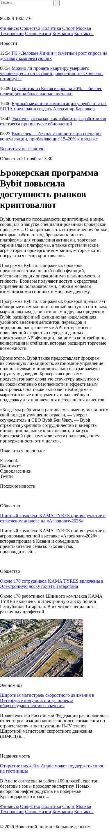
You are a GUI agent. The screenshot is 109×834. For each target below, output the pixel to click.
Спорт (68, 28)
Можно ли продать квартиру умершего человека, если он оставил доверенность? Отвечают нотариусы (51, 73)
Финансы (9, 28)
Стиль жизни (38, 33)
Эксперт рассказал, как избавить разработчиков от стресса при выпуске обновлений (53, 121)
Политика (51, 28)
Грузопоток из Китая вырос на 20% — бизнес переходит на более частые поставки (51, 91)
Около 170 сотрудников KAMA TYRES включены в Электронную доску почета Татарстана (51, 584)
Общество (30, 28)
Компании (62, 33)
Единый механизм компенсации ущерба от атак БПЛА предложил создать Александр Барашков (53, 106)
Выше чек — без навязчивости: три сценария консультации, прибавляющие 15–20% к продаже (50, 136)
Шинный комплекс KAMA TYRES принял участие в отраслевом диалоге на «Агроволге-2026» (53, 518)
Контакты (84, 33)
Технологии (12, 33)
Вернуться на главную (22, 148)
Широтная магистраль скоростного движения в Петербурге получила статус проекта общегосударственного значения (47, 700)
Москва (83, 28)
